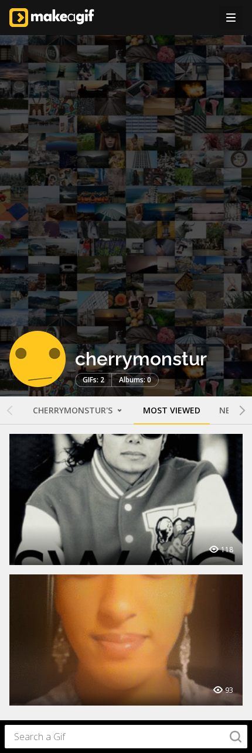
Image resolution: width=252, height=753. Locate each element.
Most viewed (171, 410)
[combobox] (126, 736)
